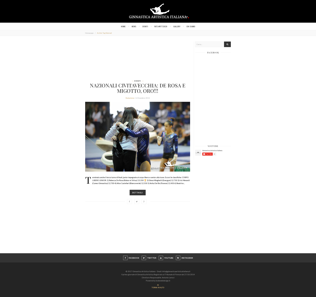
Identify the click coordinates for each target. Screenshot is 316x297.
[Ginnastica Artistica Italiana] (158, 11)
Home (123, 26)
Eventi (145, 26)
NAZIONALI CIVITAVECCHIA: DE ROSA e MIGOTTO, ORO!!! (137, 88)
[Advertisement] (137, 59)
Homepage (89, 33)
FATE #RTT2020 (160, 26)
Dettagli (137, 193)
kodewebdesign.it (163, 281)
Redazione (130, 98)
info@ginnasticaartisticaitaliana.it (176, 271)
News (134, 26)
